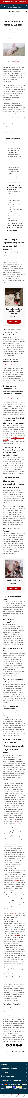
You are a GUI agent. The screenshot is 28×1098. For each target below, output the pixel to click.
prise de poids (20, 905)
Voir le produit (14, 321)
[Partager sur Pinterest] (14, 1045)
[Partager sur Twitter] (10, 1045)
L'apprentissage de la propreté (12, 364)
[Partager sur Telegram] (17, 1045)
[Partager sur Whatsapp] (20, 1045)
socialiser (16, 880)
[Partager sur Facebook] (7, 1045)
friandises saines (13, 913)
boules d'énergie (8, 398)
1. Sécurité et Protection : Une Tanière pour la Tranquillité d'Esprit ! (15, 150)
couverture (15, 935)
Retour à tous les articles (15, 1051)
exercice (17, 822)
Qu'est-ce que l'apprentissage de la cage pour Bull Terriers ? (13, 144)
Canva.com (17, 61)
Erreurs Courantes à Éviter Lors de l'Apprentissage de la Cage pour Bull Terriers (14, 225)
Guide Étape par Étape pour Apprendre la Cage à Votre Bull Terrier (14, 187)
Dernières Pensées (11, 230)
